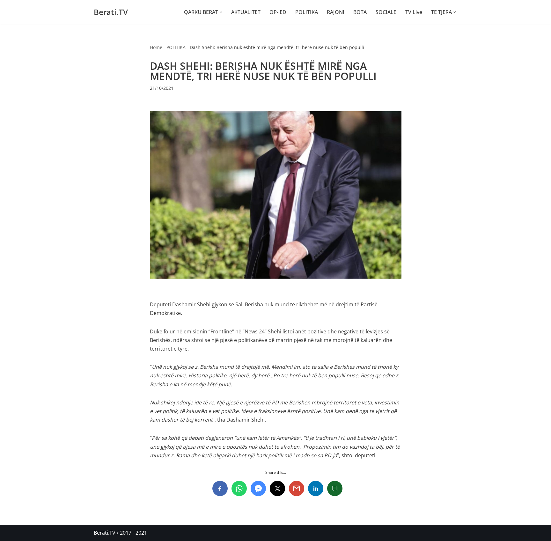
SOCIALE (386, 12)
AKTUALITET (246, 12)
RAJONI (335, 12)
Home (156, 47)
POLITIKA (306, 12)
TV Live (413, 12)
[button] (221, 12)
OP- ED (277, 12)
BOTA (360, 12)
